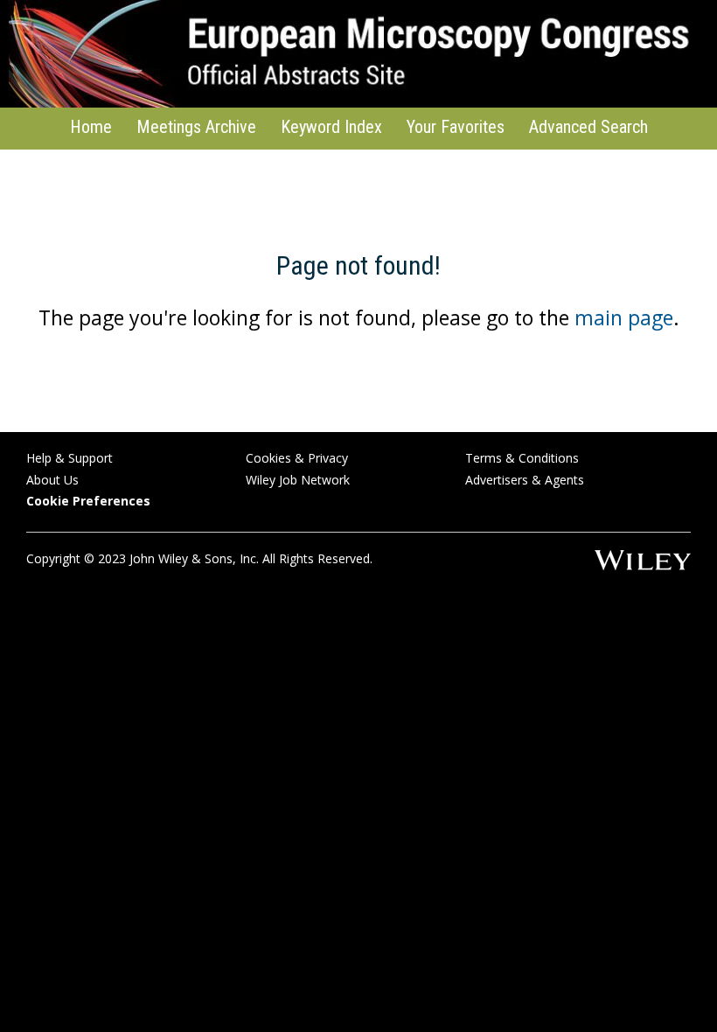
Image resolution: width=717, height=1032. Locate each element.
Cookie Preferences (88, 500)
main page (623, 317)
